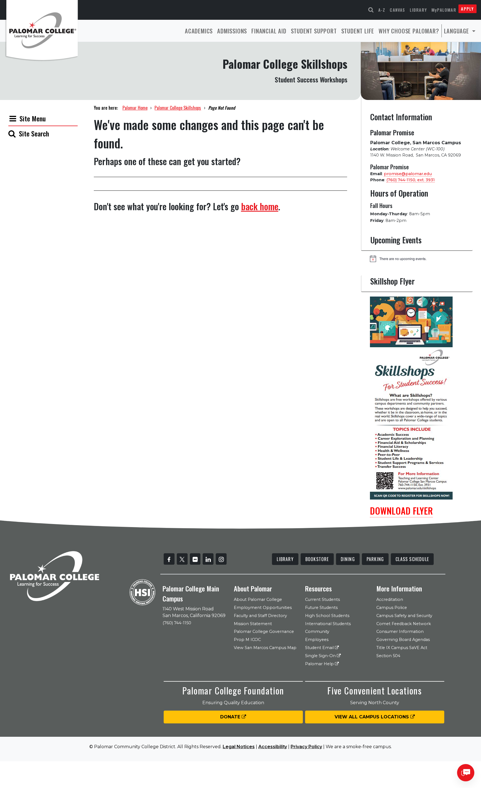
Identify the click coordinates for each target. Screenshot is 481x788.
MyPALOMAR (443, 10)
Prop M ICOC (247, 639)
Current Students (322, 599)
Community (317, 631)
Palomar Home (135, 107)
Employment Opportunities (263, 607)
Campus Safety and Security (404, 615)
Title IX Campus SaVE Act (401, 647)
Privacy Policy (306, 746)
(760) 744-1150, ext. (410, 179)
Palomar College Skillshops (177, 107)
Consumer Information (400, 631)
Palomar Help (320, 663)
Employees (316, 639)
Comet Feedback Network (403, 623)
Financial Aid (268, 30)
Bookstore (317, 559)
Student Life (357, 30)
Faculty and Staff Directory (260, 615)
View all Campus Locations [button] (372, 717)
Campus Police (391, 607)
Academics (199, 30)
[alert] (421, 258)
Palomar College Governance (264, 631)
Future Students (321, 607)
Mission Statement (253, 623)
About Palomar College (258, 599)
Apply (467, 9)
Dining (348, 559)
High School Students (327, 615)
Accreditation (389, 599)
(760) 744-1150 (177, 622)
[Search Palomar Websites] (371, 9)
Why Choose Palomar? (409, 30)
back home (259, 206)
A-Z (382, 10)
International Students (328, 623)
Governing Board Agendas (403, 639)
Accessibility (272, 746)
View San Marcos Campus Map (265, 647)
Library (418, 10)
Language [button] (457, 30)
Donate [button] (231, 717)
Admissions (232, 30)
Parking (375, 559)
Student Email (320, 647)
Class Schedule (412, 559)
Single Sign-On (321, 655)
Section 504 (388, 655)
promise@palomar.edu (408, 173)
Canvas (397, 10)
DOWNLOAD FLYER (401, 510)
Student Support (314, 30)
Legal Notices (239, 746)
